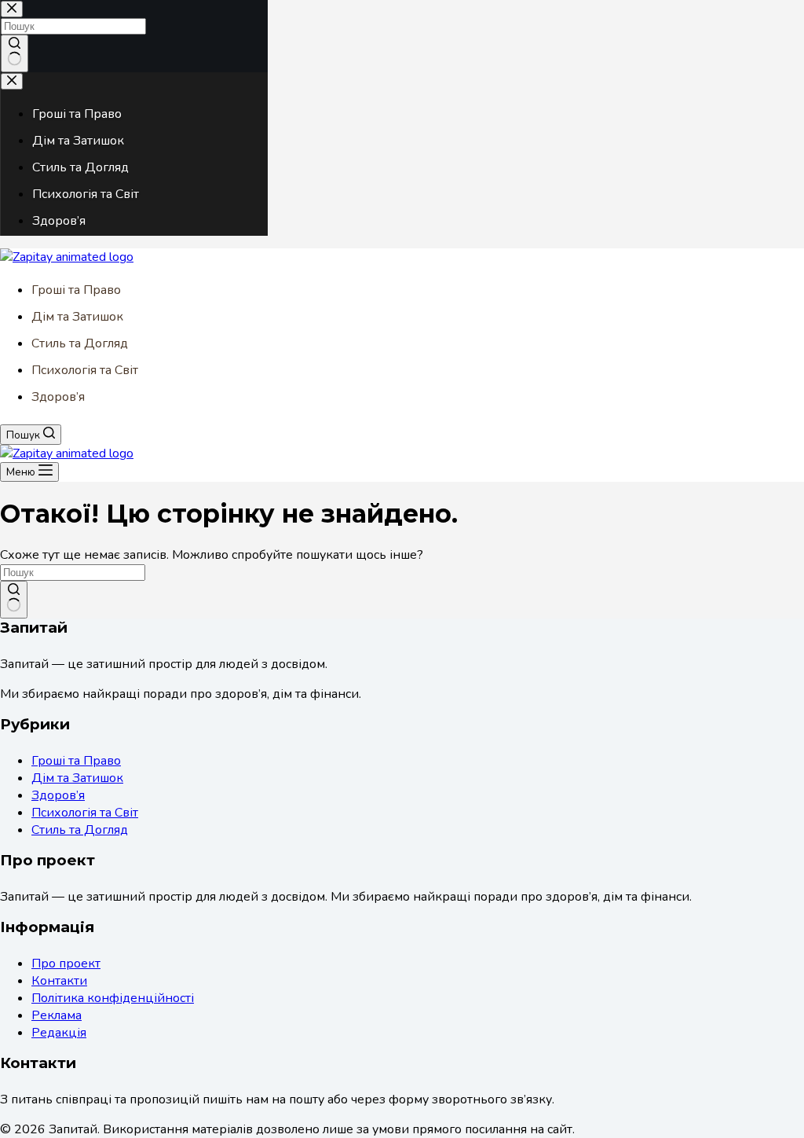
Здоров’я (58, 397)
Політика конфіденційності (112, 998)
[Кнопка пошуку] (13, 600)
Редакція (58, 1032)
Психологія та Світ (84, 370)
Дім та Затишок (77, 316)
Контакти (59, 980)
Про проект (65, 963)
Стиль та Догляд (79, 343)
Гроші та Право (76, 290)
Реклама (56, 1015)
